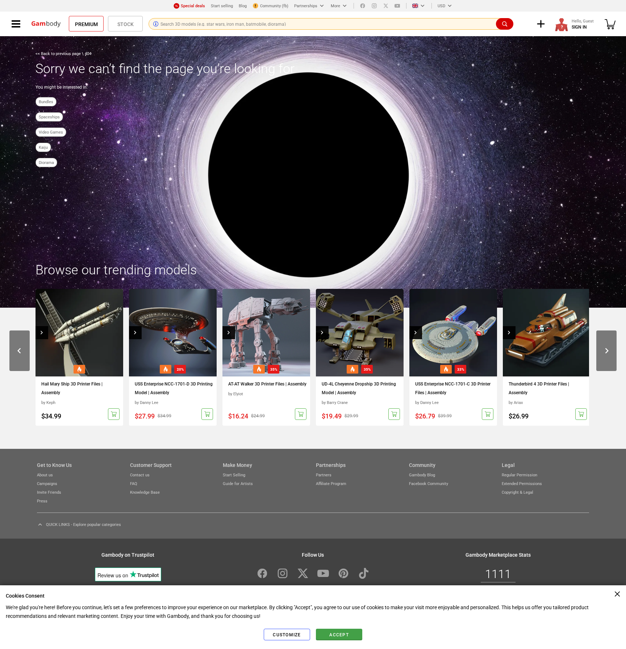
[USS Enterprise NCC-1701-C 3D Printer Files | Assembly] (453, 332)
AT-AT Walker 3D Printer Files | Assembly (267, 384)
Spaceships (49, 117)
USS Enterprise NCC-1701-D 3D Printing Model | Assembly (174, 388)
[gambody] (46, 24)
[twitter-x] (303, 573)
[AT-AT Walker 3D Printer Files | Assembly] (266, 332)
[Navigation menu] (16, 24)
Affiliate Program (331, 483)
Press (42, 501)
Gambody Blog (422, 475)
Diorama (46, 162)
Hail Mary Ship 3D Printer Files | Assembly (72, 388)
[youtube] (397, 6)
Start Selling (234, 475)
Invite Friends (49, 492)
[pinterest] (343, 573)
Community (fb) (274, 6)
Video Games (51, 132)
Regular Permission (519, 475)
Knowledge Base (145, 492)
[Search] (504, 24)
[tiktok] (364, 573)
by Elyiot (235, 394)
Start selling (222, 6)
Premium (86, 23)
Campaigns (47, 483)
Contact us (140, 475)
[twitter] (386, 6)
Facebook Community (428, 483)
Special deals (193, 6)
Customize (287, 634)
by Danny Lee (146, 402)
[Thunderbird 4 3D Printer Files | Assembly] (546, 332)
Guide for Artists (238, 483)
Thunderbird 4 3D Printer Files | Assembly (539, 388)
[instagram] (374, 6)
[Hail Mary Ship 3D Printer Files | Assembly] (79, 332)
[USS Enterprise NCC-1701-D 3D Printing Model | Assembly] (173, 332)
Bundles (46, 102)
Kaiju (43, 147)
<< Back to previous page (59, 53)
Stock (125, 23)
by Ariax (516, 402)
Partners (323, 475)
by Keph (48, 402)
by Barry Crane (335, 402)
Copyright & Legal (517, 492)
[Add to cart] (114, 414)
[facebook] (362, 6)
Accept (339, 634)
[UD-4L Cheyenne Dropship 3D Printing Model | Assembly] (360, 332)
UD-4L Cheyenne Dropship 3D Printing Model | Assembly (359, 388)
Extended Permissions (522, 483)
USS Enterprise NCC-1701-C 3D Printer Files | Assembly (453, 388)
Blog (243, 6)
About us (45, 475)
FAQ (133, 483)
